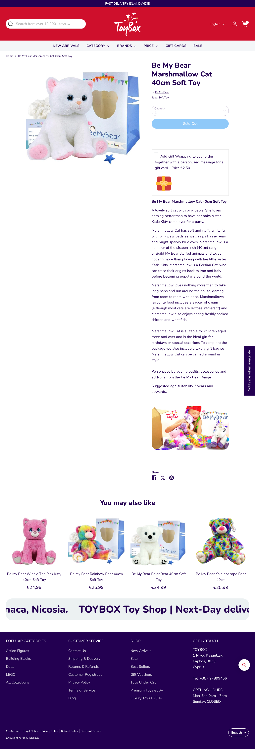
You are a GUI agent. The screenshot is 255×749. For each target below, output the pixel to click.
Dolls (10, 666)
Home (9, 56)
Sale (134, 658)
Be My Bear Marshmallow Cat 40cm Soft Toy (45, 56)
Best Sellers (140, 666)
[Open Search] (10, 23)
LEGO (11, 674)
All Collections (17, 682)
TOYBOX (33, 738)
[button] (244, 665)
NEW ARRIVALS (66, 46)
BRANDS (125, 46)
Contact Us (77, 650)
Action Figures (17, 650)
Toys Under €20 (143, 682)
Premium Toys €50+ (146, 690)
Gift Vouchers (141, 674)
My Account (13, 731)
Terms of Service (81, 690)
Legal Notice (31, 731)
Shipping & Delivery (84, 658)
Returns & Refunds (83, 666)
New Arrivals (140, 650)
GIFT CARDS (176, 46)
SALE (197, 46)
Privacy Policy (79, 682)
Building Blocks (18, 658)
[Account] (235, 24)
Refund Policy (69, 731)
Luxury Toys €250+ (146, 698)
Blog (72, 698)
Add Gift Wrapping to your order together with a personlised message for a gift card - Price (189, 162)
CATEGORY (96, 46)
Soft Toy (164, 97)
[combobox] (46, 23)
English (215, 24)
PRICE (149, 46)
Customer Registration (86, 674)
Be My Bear (162, 92)
